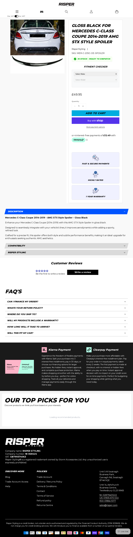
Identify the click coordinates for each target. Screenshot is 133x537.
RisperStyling (78, 49)
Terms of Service (45, 496)
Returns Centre (45, 505)
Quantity (75, 101)
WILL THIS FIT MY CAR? (20, 333)
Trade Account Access (16, 481)
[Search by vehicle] (42, 11)
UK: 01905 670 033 (109, 498)
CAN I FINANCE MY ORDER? (22, 301)
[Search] (66, 11)
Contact (41, 491)
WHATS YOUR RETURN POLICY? (25, 308)
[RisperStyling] (66, 5)
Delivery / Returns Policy (49, 481)
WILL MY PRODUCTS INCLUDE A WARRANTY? (32, 320)
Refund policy (44, 500)
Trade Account (44, 477)
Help (7, 486)
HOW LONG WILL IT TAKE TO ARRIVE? (28, 327)
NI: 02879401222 (108, 495)
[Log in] (91, 11)
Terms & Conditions (46, 486)
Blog (7, 477)
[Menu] (17, 11)
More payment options (95, 127)
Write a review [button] (83, 272)
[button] (117, 11)
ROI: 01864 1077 (107, 501)
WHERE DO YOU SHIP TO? (21, 314)
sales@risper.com (108, 505)
